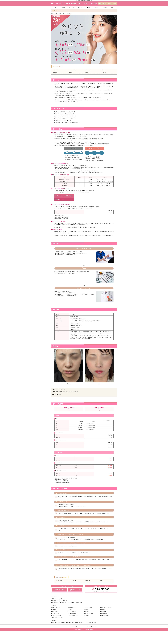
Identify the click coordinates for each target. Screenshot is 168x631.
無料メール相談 (70, 622)
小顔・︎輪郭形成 (55, 611)
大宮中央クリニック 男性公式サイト (59, 600)
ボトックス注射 (73, 580)
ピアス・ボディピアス (73, 615)
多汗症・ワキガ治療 (89, 613)
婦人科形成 (103, 611)
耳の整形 (103, 609)
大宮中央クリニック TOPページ (58, 598)
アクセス (112, 7)
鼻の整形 (70, 609)
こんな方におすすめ (72, 69)
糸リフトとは (55, 69)
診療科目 (63, 7)
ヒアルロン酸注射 (58, 580)
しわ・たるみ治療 (88, 607)
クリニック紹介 (104, 7)
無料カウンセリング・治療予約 (58, 622)
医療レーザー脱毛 (55, 607)
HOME (55, 7)
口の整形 (87, 609)
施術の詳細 (54, 72)
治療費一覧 (80, 7)
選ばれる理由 (88, 7)
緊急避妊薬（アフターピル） (58, 617)
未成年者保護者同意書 (91, 622)
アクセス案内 (71, 602)
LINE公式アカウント (80, 622)
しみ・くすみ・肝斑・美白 (106, 607)
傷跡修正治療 (104, 613)
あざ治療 (87, 615)
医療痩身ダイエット (72, 607)
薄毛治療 (87, 611)
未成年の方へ (96, 7)
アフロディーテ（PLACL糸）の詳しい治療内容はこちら (63, 197)
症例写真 (71, 72)
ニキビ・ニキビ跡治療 (56, 615)
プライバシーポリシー (92, 626)
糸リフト (101, 580)
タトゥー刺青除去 (72, 613)
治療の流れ (103, 69)
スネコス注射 (87, 580)
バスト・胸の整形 (72, 611)
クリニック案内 (55, 602)
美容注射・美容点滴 (105, 615)
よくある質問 (103, 72)
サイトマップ (74, 626)
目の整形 (54, 609)
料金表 (86, 72)
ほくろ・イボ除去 (55, 613)
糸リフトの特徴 (88, 69)
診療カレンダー (71, 7)
